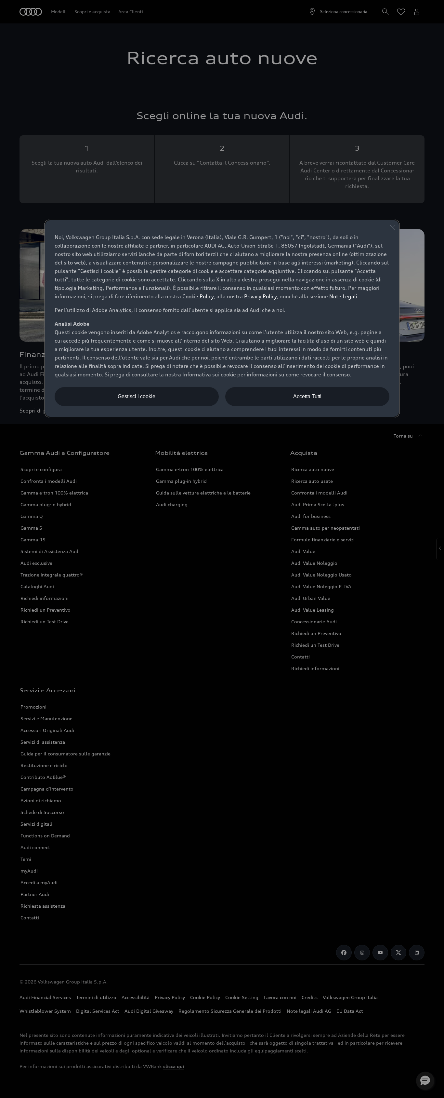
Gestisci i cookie (136, 396)
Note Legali (343, 296)
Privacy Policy (260, 296)
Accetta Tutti (307, 396)
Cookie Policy (198, 296)
